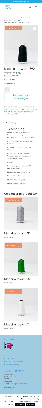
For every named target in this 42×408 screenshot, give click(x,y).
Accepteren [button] (20, 404)
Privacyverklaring (12, 364)
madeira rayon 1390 (11, 114)
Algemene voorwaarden (14, 361)
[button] (34, 28)
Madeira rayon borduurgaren (15, 109)
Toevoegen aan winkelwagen (21, 97)
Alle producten (15, 18)
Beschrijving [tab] (11, 123)
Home (6, 18)
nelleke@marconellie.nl (18, 384)
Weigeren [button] (30, 404)
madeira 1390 (28, 111)
